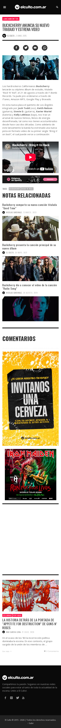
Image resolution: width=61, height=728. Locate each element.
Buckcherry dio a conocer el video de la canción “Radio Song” (29, 286)
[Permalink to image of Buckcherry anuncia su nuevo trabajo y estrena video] (30, 67)
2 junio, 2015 (21, 35)
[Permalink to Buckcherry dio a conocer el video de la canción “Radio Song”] (30, 308)
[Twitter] (17, 698)
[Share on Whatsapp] (44, 48)
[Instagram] (11, 698)
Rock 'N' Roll (27, 188)
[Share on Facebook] (16, 48)
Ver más (6, 651)
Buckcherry (14, 188)
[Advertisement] (30, 539)
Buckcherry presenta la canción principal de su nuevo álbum (29, 246)
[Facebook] (5, 698)
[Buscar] (5, 7)
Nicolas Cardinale (14, 212)
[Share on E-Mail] (35, 48)
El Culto (10, 252)
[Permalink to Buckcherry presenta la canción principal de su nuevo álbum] (30, 268)
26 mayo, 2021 (21, 252)
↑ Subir (31, 723)
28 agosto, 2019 (30, 293)
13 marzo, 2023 (29, 212)
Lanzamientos (11, 18)
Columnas (7, 615)
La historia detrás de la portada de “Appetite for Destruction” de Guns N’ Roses (29, 623)
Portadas (17, 615)
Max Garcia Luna (13, 632)
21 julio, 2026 (28, 632)
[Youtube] (23, 698)
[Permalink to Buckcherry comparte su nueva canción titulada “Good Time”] (30, 228)
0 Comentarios (52, 651)
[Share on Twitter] (26, 48)
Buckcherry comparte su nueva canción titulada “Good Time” (29, 206)
